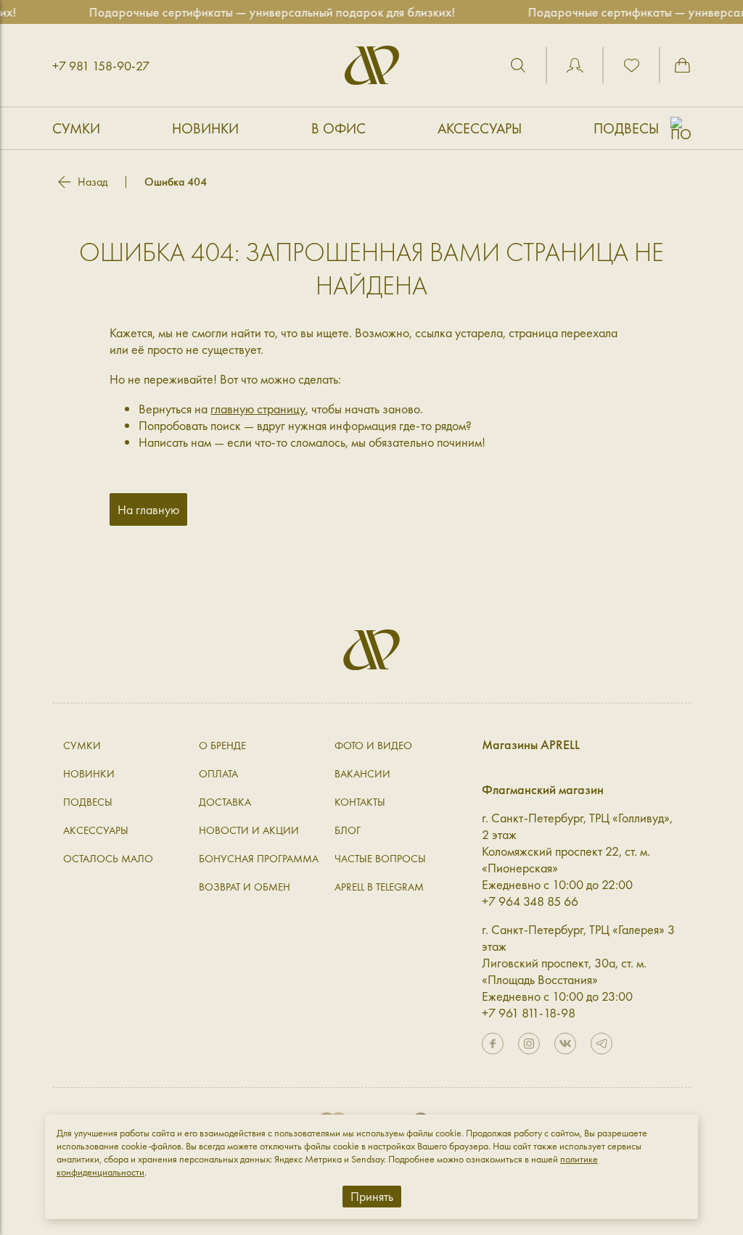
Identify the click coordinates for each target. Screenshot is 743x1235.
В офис (338, 128)
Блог (347, 830)
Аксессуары (480, 128)
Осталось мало (108, 858)
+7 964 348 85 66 (530, 901)
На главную (148, 509)
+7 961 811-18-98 (528, 1012)
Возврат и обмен (244, 887)
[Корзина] (682, 65)
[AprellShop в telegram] (601, 1043)
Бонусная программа (259, 858)
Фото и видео (373, 745)
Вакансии (362, 774)
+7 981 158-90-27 (100, 65)
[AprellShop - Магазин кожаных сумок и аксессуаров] (372, 65)
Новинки (205, 128)
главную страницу (257, 408)
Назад (92, 182)
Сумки (76, 128)
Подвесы (626, 128)
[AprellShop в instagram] (529, 1043)
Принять (371, 1196)
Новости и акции (249, 830)
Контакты (359, 802)
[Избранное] (631, 65)
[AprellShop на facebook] (493, 1043)
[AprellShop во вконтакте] (565, 1043)
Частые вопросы (380, 858)
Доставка (225, 802)
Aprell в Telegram (379, 887)
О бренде (222, 745)
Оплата (218, 774)
